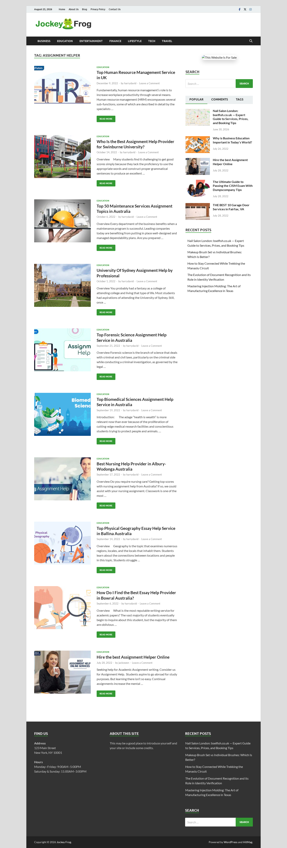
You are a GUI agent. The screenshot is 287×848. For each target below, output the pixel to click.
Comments (219, 99)
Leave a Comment (149, 83)
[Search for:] (219, 83)
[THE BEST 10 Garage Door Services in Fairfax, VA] (197, 205)
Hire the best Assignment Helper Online (133, 657)
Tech (151, 41)
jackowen (124, 662)
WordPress (230, 842)
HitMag (247, 842)
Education (65, 41)
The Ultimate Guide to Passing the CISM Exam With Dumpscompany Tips (233, 186)
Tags (239, 99)
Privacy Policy (98, 9)
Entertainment (91, 41)
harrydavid (130, 83)
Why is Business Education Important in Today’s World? (232, 140)
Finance (115, 41)
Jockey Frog (64, 842)
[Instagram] (250, 9)
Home (62, 9)
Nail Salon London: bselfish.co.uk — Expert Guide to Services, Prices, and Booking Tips (230, 117)
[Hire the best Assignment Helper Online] (197, 160)
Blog (84, 9)
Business (43, 41)
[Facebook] (239, 9)
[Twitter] (245, 9)
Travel (167, 41)
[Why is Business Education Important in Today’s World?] (197, 138)
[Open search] (251, 41)
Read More (104, 118)
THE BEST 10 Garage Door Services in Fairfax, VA (231, 207)
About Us (73, 9)
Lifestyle (135, 41)
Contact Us (114, 9)
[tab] (196, 100)
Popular (196, 99)
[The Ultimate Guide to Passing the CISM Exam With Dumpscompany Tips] (197, 182)
